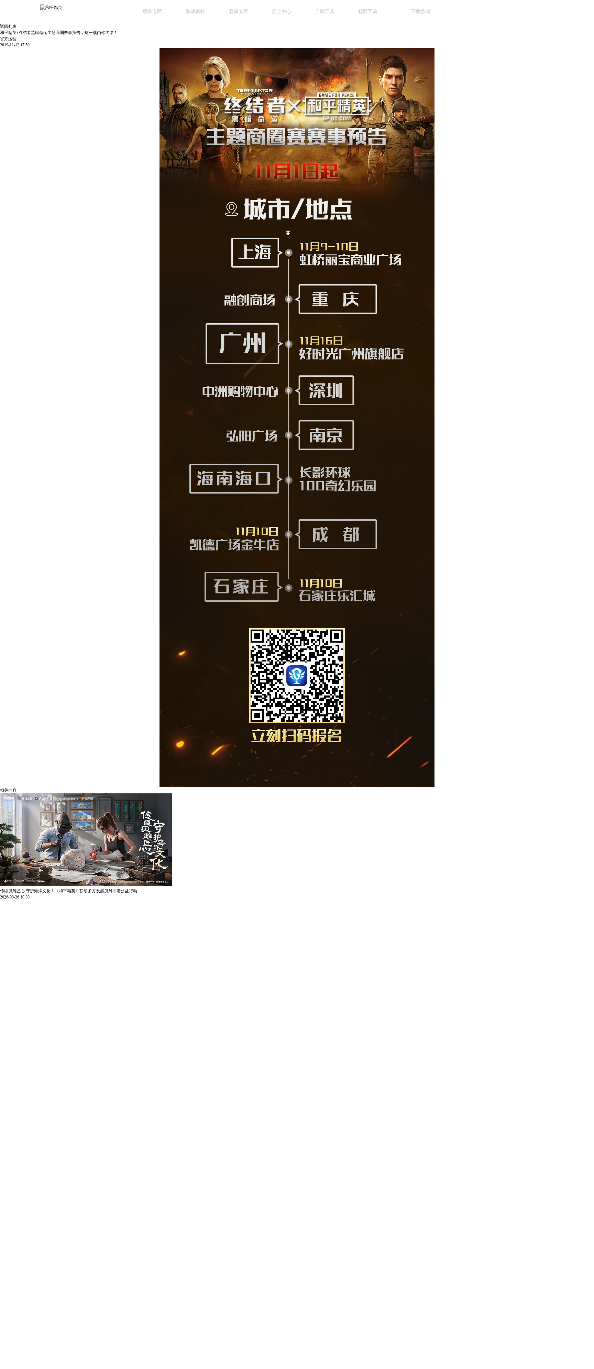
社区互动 (367, 11)
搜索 (462, 12)
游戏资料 (195, 11)
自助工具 (324, 11)
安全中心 (281, 11)
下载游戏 (420, 11)
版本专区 (152, 11)
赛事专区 (238, 11)
